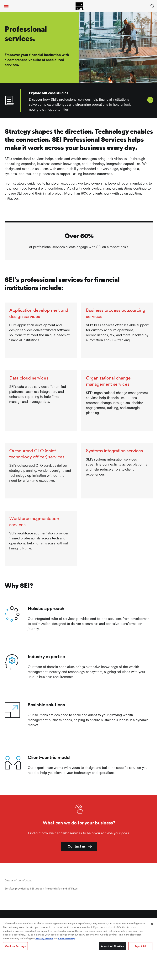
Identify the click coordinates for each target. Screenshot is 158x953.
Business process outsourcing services (115, 313)
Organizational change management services (108, 381)
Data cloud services (28, 378)
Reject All (140, 946)
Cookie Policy (66, 938)
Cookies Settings (15, 946)
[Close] (152, 924)
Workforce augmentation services (34, 521)
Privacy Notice (44, 938)
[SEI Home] (80, 6)
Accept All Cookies (112, 946)
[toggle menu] (6, 6)
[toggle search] (152, 6)
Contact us (77, 846)
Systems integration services (114, 450)
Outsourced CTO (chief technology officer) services (37, 454)
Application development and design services (38, 313)
